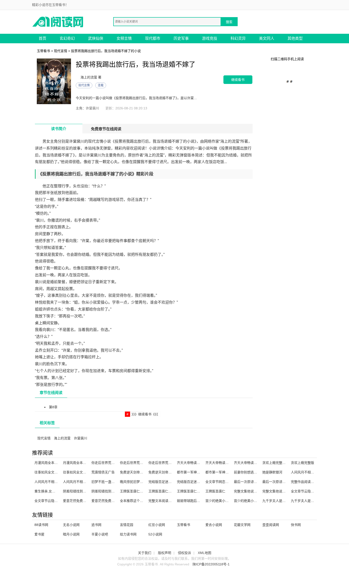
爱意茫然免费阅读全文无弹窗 (113, 501)
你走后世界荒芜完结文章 (166, 463)
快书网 (296, 525)
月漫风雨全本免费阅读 (79, 463)
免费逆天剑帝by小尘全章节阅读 (171, 472)
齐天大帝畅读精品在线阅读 (254, 463)
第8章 (53, 407)
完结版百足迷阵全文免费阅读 (198, 482)
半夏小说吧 (99, 534)
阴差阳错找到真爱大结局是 (111, 491)
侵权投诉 (184, 553)
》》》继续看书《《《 (145, 414)
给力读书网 (128, 534)
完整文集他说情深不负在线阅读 (285, 491)
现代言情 (60, 51)
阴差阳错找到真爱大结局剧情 (84, 491)
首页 (42, 38)
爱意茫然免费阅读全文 (79, 501)
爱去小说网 (213, 525)
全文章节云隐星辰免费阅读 (54, 501)
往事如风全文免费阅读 (79, 472)
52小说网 (155, 534)
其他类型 (295, 38)
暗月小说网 (71, 534)
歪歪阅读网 (270, 525)
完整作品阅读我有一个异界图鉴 (314, 482)
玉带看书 (43, 51)
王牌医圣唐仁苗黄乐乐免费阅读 (143, 491)
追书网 (96, 525)
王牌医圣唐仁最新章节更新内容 (171, 491)
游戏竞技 (209, 38)
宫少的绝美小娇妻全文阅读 (225, 501)
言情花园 (126, 525)
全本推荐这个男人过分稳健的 (141, 501)
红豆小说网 (156, 525)
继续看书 (238, 80)
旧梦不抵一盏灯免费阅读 (109, 482)
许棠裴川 (80, 438)
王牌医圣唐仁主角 (190, 491)
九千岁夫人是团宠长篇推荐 (282, 501)
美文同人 (266, 38)
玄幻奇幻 (67, 38)
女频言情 (124, 38)
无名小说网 (71, 525)
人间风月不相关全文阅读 (52, 482)
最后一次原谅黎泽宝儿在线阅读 (257, 482)
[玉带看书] (58, 21)
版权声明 (164, 553)
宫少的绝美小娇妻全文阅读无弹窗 (259, 501)
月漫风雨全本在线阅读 (51, 463)
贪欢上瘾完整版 (302, 463)
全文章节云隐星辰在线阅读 (311, 491)
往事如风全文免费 (47, 472)
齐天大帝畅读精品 (190, 463)
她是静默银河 (272, 472)
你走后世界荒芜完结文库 (138, 463)
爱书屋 (39, 534)
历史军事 (181, 38)
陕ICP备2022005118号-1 (211, 564)
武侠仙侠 (95, 38)
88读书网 (41, 525)
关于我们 (144, 553)
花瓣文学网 (242, 525)
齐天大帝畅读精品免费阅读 (225, 463)
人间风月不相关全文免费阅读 (84, 482)
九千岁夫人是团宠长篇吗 (309, 501)
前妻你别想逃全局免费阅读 (254, 472)
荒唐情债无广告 (103, 472)
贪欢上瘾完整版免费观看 (280, 463)
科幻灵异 (238, 38)
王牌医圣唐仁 (215, 491)
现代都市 (152, 38)
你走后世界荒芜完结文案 (109, 463)
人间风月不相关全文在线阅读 (312, 472)
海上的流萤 (62, 438)
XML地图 (204, 553)
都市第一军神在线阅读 (222, 472)
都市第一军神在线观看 (193, 472)
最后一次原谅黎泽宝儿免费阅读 (285, 482)
